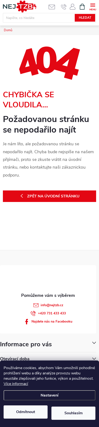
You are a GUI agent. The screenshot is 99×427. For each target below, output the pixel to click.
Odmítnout (25, 412)
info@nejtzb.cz (52, 305)
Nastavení (49, 395)
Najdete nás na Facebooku (51, 321)
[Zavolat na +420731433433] (64, 7)
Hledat (85, 18)
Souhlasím (73, 413)
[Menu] (92, 6)
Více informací (16, 383)
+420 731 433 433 (52, 313)
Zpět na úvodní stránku (53, 196)
